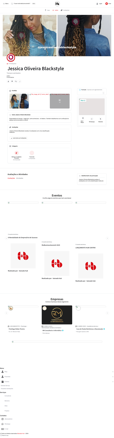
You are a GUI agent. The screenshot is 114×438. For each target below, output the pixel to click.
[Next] (107, 238)
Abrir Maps (82, 121)
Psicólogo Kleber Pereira (17, 329)
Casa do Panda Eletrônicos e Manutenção (89, 329)
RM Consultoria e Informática (52, 330)
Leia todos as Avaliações (19, 138)
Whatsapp (91, 121)
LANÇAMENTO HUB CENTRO (86, 248)
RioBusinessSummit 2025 (51, 245)
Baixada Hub (20, 433)
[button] (108, 3)
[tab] (11, 178)
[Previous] (6, 238)
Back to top (5, 435)
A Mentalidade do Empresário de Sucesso (22, 238)
